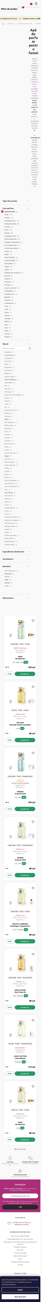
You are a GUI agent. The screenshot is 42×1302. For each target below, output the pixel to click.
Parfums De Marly (12, 535)
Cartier (8, 511)
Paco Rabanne (10, 422)
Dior (7, 386)
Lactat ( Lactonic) (12, 288)
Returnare (20, 1250)
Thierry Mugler (11, 462)
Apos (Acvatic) (11, 211)
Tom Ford (9, 361)
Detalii (10, 674)
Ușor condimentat (12, 245)
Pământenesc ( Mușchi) (14, 273)
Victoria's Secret (11, 410)
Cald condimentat (12, 239)
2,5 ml (18, 728)
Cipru (7, 328)
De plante (9, 282)
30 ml (17, 662)
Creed (8, 514)
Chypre (8, 266)
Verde (8, 254)
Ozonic (8, 269)
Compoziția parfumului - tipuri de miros (20, 1239)
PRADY (8, 577)
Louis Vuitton (10, 355)
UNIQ (7, 586)
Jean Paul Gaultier (12, 486)
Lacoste (8, 438)
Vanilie (8, 321)
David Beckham (11, 508)
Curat (7, 306)
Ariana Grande (10, 376)
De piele (8, 276)
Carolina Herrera (11, 453)
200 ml (26, 662)
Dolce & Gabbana (11, 379)
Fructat (8, 227)
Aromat (8, 233)
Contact (20, 1265)
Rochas (8, 477)
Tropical (8, 279)
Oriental (8, 300)
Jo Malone (9, 358)
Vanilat (8, 337)
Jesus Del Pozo (11, 483)
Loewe (8, 450)
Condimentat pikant (12, 248)
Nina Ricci (9, 459)
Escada (8, 471)
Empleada (9, 574)
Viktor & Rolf (10, 538)
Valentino (9, 499)
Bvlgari (8, 456)
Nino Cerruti (10, 496)
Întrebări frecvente (20, 1247)
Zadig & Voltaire (11, 541)
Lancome (9, 441)
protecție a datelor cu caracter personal (20, 1203)
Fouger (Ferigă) (11, 260)
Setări (20, 1290)
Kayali (8, 532)
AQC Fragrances (11, 571)
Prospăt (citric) (11, 294)
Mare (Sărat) (10, 263)
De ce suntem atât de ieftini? (20, 1236)
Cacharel (9, 416)
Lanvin (8, 505)
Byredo (8, 502)
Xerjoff (8, 529)
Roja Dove (9, 352)
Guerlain (8, 434)
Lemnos (9, 218)
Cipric (8, 331)
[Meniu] (36, 4)
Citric (7, 309)
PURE (8, 580)
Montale (8, 389)
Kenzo (8, 474)
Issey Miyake (10, 492)
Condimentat (10, 303)
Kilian (8, 364)
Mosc (7, 325)
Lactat (8, 312)
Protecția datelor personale (20, 1262)
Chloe (8, 404)
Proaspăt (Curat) (12, 236)
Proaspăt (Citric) (12, 221)
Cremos (8, 315)
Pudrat (8, 251)
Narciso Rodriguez (12, 480)
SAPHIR (8, 583)
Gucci (7, 431)
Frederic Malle (10, 544)
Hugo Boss (9, 367)
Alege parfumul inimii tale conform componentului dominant (20, 1243)
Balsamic (9, 297)
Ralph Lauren (10, 425)
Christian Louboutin (12, 517)
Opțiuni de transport (20, 1256)
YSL (7, 407)
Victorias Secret (11, 523)
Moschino (9, 370)
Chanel (8, 401)
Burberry (9, 413)
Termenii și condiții (20, 1253)
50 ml (22, 728)
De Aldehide (10, 291)
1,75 (14, 662)
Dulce (8, 230)
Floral (8, 214)
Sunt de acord (20, 1297)
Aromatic (9, 318)
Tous (7, 489)
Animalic (9, 285)
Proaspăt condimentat (13, 242)
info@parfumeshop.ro (21, 1223)
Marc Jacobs (10, 444)
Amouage (9, 392)
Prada (8, 447)
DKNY (8, 419)
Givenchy (9, 428)
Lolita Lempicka (11, 465)
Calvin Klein (10, 382)
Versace (8, 398)
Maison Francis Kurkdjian (14, 395)
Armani (8, 373)
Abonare (20, 1207)
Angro (20, 1259)
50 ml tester (20, 929)
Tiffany (8, 468)
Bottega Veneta (11, 526)
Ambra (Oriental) (12, 224)
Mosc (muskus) (11, 257)
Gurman (8, 334)
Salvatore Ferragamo (13, 520)
